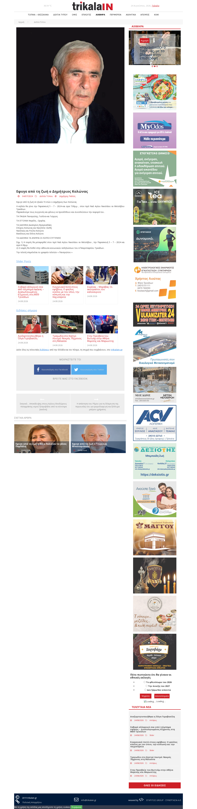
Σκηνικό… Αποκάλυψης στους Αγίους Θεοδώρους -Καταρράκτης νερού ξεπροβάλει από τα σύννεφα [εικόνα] (43, 406)
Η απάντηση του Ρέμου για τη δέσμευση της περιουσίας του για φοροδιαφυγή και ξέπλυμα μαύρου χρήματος (97, 406)
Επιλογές (86, 14)
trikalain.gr (117, 349)
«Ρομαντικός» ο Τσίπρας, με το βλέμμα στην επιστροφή (153, 52)
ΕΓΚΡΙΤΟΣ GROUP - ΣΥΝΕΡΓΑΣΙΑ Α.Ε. (163, 800)
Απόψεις (144, 14)
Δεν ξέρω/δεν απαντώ (159, 690)
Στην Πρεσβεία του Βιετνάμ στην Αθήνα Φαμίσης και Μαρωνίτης (151, 771)
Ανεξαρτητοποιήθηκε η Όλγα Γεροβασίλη (152, 716)
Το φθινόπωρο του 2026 (159, 682)
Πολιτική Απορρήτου (32, 802)
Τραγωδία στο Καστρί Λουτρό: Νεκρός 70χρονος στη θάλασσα (150, 758)
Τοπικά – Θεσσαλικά (38, 14)
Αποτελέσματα (162, 696)
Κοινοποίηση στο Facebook (55, 369)
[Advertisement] (70, 166)
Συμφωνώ (76, 807)
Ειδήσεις (44, 349)
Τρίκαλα (155, 5)
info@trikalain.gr (88, 800)
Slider (152, 735)
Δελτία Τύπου (60, 14)
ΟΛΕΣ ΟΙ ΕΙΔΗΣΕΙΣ (155, 785)
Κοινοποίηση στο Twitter (92, 369)
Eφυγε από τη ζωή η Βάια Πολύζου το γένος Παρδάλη (41, 445)
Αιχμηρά (100, 14)
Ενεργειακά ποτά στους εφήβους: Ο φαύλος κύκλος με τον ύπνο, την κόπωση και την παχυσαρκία (153, 744)
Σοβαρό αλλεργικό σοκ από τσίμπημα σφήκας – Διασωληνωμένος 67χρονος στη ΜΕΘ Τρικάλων (152, 729)
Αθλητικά (131, 14)
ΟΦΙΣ (74, 14)
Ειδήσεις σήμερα (26, 310)
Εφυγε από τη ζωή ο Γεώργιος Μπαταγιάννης (89, 445)
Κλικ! (156, 14)
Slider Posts (23, 261)
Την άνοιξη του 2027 (159, 686)
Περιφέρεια (115, 14)
